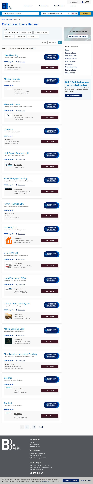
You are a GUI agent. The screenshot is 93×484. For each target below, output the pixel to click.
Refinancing (69, 64)
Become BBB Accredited (77, 36)
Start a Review (34, 445)
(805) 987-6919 (18, 289)
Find (5, 13)
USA (34, 48)
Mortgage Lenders (71, 58)
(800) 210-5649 (9, 364)
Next (40, 427)
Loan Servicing (70, 73)
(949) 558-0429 (18, 263)
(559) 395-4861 (18, 189)
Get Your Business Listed (37, 453)
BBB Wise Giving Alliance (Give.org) (41, 468)
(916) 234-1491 (9, 139)
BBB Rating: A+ (8, 310)
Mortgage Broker (70, 53)
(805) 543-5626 (18, 314)
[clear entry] (69, 13)
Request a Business (73, 95)
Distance (8, 37)
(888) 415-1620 (9, 65)
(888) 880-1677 (18, 238)
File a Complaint (35, 446)
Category (19, 37)
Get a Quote (27, 32)
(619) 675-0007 (18, 388)
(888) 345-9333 (18, 340)
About (72, 6)
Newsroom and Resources (38, 459)
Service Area (21, 62)
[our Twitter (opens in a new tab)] (31, 474)
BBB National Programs (37, 469)
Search (85, 13)
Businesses (43, 6)
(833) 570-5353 (9, 214)
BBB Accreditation (35, 455)
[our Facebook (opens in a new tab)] (38, 474)
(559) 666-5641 (18, 165)
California (9, 19)
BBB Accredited (13, 32)
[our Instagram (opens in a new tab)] (41, 474)
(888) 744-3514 (18, 90)
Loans (67, 50)
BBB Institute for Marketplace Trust (40, 466)
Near (44, 13)
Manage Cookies (86, 480)
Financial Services (71, 67)
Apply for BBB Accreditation (38, 457)
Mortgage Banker (70, 70)
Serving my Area (42, 32)
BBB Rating (31, 37)
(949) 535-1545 (18, 115)
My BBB (86, 2)
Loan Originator (70, 61)
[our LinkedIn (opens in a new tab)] (34, 474)
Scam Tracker (58, 6)
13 (35, 427)
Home (3, 19)
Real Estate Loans (70, 56)
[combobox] (23, 13)
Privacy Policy (46, 481)
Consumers (28, 6)
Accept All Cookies (71, 480)
